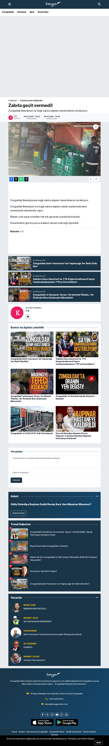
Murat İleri (29, 605)
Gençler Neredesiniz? (34, 660)
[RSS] (66, 714)
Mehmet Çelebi (31, 657)
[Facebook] (42, 714)
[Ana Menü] (9, 4)
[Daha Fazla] (26, 179)
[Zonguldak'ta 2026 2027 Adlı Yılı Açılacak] (32, 419)
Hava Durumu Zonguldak (37, 732)
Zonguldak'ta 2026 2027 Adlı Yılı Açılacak (32, 433)
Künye (14, 732)
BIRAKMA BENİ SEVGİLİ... (35, 609)
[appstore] (42, 722)
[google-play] (67, 722)
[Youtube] (57, 714)
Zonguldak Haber (56, 732)
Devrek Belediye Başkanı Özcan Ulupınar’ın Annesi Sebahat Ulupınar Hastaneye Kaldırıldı (73, 435)
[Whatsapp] (62, 714)
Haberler (12, 101)
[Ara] (99, 4)
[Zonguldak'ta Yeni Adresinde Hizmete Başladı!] (77, 381)
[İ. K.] (17, 313)
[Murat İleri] (16, 607)
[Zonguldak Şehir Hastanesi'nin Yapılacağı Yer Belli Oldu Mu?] (32, 344)
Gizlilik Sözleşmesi (74, 732)
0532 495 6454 (56, 699)
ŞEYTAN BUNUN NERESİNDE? (38, 621)
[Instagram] (52, 714)
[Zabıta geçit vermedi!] (54, 149)
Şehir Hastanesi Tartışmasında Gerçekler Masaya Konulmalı (53, 634)
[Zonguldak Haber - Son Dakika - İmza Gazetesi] (54, 4)
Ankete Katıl (18, 513)
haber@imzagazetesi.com (56, 704)
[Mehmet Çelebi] (16, 658)
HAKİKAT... (29, 647)
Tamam (98, 742)
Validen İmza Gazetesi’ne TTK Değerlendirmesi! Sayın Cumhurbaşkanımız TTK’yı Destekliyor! (75, 361)
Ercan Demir (30, 631)
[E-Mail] (28, 317)
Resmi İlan (43, 12)
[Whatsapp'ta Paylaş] (21, 179)
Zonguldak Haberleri (31, 101)
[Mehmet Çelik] (16, 620)
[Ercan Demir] (16, 632)
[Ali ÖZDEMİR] (16, 645)
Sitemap (54, 735)
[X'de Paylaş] (16, 179)
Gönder (16, 480)
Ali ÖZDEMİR (30, 644)
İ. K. (28, 311)
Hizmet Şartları (89, 732)
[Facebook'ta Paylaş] (11, 179)
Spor (32, 12)
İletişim (22, 732)
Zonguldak (8, 12)
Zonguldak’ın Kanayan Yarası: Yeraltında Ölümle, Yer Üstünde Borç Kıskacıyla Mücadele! (31, 398)
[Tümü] (97, 496)
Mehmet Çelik (31, 618)
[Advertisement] (54, 76)
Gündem (21, 12)
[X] (47, 714)
